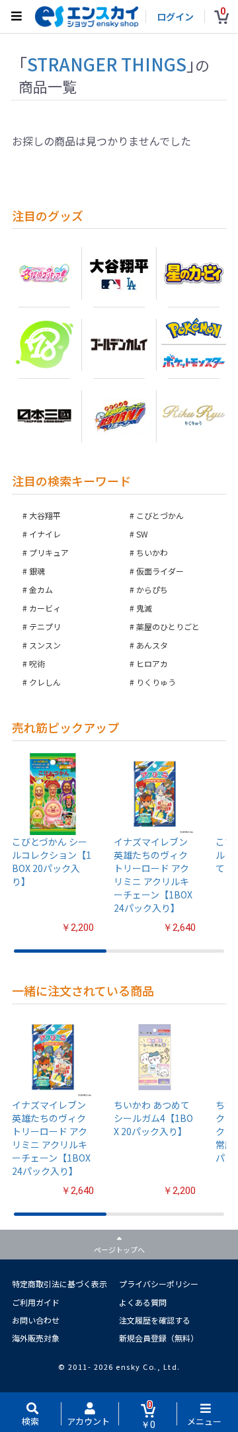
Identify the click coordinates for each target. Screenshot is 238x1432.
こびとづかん (160, 515)
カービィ (45, 608)
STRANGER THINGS (106, 64)
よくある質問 (143, 1302)
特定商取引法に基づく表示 (59, 1283)
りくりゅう (156, 682)
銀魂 (37, 571)
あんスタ (152, 645)
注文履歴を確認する (154, 1320)
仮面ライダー (160, 571)
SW (142, 533)
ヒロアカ (152, 663)
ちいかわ (152, 552)
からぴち (152, 589)
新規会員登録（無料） (158, 1337)
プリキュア (49, 552)
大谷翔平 (45, 515)
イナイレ (45, 533)
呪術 (37, 663)
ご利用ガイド (36, 1302)
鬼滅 (144, 608)
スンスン (45, 645)
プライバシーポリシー (158, 1283)
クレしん (45, 682)
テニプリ (45, 626)
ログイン (175, 16)
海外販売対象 (36, 1337)
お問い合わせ (36, 1320)
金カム (41, 589)
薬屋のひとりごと (168, 626)
